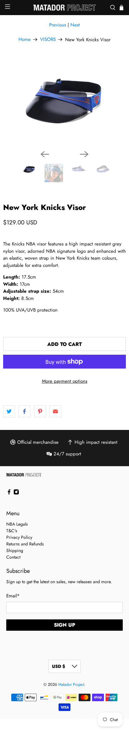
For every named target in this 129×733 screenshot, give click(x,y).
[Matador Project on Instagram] (16, 493)
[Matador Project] (64, 7)
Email (13, 595)
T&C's (11, 530)
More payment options (64, 381)
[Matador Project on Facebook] (9, 493)
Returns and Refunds (25, 544)
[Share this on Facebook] (24, 411)
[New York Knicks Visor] (64, 101)
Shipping (14, 550)
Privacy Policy (19, 537)
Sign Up (64, 625)
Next (75, 24)
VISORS (48, 39)
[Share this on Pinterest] (40, 411)
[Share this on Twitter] (9, 411)
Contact (13, 557)
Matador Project (71, 684)
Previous (57, 24)
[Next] (84, 154)
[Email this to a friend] (55, 411)
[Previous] (44, 154)
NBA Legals (17, 524)
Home (24, 39)
